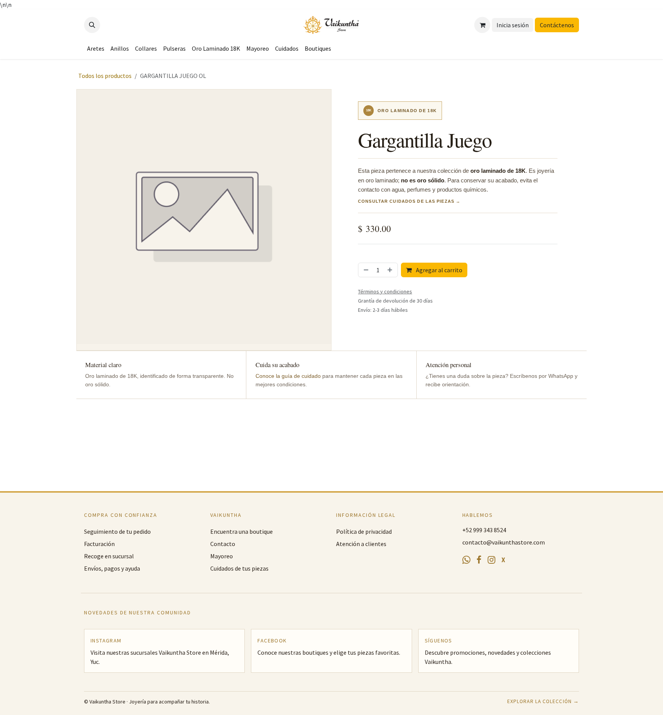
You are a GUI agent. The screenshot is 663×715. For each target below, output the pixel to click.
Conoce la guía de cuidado (288, 376)
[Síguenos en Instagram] (491, 560)
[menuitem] (95, 48)
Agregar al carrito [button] (438, 270)
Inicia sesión (512, 25)
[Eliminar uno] (365, 270)
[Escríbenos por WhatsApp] (466, 560)
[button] (92, 25)
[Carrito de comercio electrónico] (482, 25)
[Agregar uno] (390, 270)
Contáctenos (557, 25)
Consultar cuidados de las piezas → (409, 201)
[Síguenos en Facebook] (479, 560)
